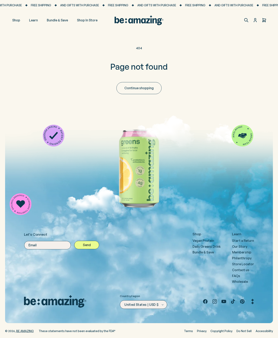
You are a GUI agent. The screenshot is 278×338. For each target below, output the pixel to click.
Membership (241, 252)
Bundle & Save (203, 252)
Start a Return (243, 241)
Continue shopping (139, 88)
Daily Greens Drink (207, 246)
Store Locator (243, 264)
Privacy (202, 331)
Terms (188, 331)
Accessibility (264, 331)
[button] (246, 20)
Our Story (239, 246)
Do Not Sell (244, 331)
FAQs (236, 276)
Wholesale (240, 282)
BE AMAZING (25, 331)
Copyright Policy (221, 331)
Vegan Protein (203, 241)
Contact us (240, 270)
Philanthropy (242, 258)
